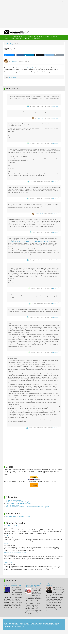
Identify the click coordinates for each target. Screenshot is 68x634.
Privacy (30, 623)
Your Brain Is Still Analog (12, 505)
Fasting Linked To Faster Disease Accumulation (18, 503)
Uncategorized (13, 77)
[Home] (14, 32)
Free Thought (35, 38)
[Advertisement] (34, 14)
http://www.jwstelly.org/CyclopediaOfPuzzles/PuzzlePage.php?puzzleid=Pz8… (28, 241)
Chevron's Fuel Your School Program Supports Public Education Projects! (33, 585)
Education (48, 36)
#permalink (55, 106)
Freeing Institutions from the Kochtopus (54, 584)
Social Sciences (39, 36)
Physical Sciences (18, 36)
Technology (26, 38)
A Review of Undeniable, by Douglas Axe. (15, 553)
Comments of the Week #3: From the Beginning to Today (12, 584)
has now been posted (28, 68)
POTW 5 (6, 535)
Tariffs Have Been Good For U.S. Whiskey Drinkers (19, 502)
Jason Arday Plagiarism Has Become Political (18, 516)
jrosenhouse (14, 61)
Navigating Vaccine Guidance (13, 500)
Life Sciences (8, 36)
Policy (55, 36)
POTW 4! (6, 543)
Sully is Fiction (8, 562)
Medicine (7, 38)
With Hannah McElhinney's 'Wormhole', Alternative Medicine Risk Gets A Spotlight (27, 506)
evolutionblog (9, 44)
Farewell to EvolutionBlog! (11, 526)
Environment (29, 36)
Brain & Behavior (16, 38)
